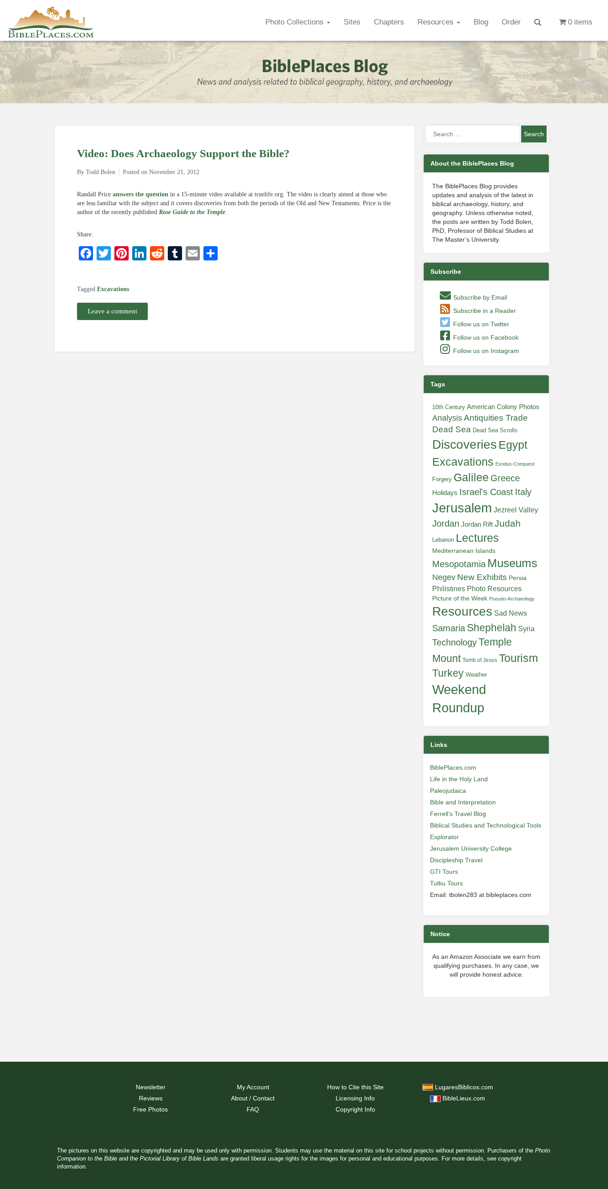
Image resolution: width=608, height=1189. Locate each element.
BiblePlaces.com (453, 767)
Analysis (447, 417)
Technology (454, 642)
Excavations (113, 289)
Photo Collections (295, 22)
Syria (526, 629)
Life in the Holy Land (459, 779)
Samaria (448, 628)
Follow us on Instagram (485, 350)
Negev (443, 577)
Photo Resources (494, 588)
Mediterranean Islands (463, 550)
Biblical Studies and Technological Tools (485, 825)
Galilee (471, 477)
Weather (476, 674)
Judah (508, 523)
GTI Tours (444, 871)
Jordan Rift (477, 524)
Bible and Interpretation (463, 802)
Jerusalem (462, 507)
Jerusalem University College (471, 848)
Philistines (448, 588)
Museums (512, 563)
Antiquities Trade (496, 417)
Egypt (513, 444)
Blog (481, 22)
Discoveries (464, 444)
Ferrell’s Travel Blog (458, 813)
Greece (505, 478)
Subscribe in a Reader (483, 310)
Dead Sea (451, 429)
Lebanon (443, 539)
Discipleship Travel (456, 860)
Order (511, 22)
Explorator (444, 836)
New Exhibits (482, 577)
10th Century (448, 407)
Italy (523, 492)
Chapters (389, 22)
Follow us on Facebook (485, 337)
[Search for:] (472, 134)
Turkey (448, 673)
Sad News (510, 613)
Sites (352, 22)
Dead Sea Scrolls (495, 430)
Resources (436, 22)
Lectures (477, 538)
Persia (518, 577)
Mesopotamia (459, 564)
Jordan (445, 523)
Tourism (518, 658)
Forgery (442, 479)
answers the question (140, 194)
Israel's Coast (486, 492)
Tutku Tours (446, 883)
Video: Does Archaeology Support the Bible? (183, 153)
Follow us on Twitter (480, 324)
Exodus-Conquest (515, 464)
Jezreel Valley (516, 510)
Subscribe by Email (479, 297)
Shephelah (491, 627)
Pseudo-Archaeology (512, 598)
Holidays (445, 492)
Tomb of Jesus (479, 660)
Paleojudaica (448, 790)
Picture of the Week (459, 598)
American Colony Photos (503, 406)
